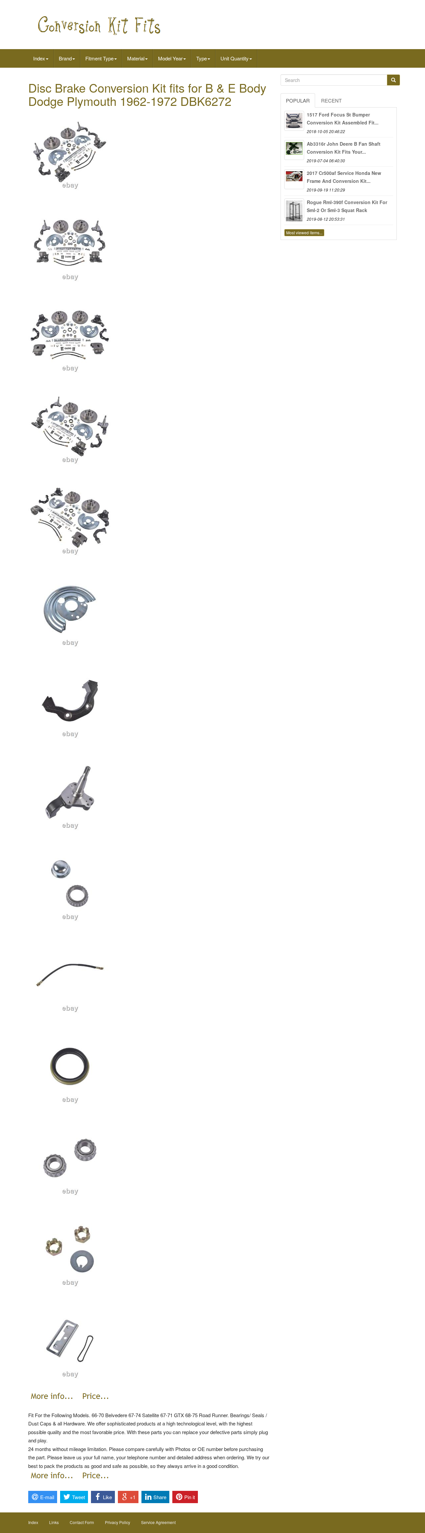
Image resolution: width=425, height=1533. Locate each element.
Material (135, 58)
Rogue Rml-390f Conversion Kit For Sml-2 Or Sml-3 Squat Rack (347, 206)
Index (39, 58)
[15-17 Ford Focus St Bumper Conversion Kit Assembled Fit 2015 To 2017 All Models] (294, 121)
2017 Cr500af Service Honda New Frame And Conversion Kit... (344, 177)
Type (201, 58)
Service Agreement (158, 1522)
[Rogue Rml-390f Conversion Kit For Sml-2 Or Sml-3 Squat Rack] (294, 208)
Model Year (170, 58)
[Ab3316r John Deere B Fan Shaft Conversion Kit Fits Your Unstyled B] (294, 150)
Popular (298, 100)
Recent (331, 100)
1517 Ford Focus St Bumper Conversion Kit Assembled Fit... (343, 118)
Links (54, 1522)
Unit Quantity (234, 58)
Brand (65, 58)
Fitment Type (99, 58)
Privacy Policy (117, 1522)
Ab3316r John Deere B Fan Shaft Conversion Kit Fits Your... (344, 147)
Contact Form (82, 1522)
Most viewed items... (304, 232)
